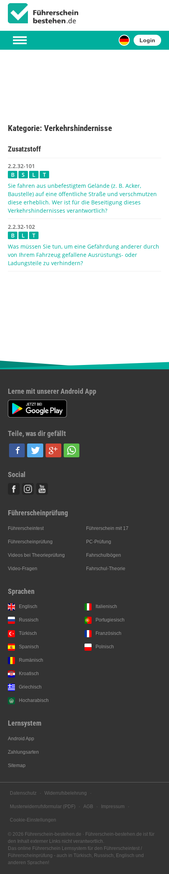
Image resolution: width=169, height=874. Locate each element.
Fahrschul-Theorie (105, 568)
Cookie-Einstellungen (33, 820)
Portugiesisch (110, 620)
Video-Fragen (22, 568)
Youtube (42, 489)
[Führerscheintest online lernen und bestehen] (43, 13)
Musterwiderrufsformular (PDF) (42, 806)
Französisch (108, 633)
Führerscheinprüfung (30, 542)
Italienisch (106, 606)
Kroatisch (29, 673)
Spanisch (29, 646)
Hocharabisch (34, 700)
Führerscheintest (26, 528)
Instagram (28, 489)
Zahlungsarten (23, 752)
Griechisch (30, 687)
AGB (88, 806)
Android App (21, 738)
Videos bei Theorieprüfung (36, 555)
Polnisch (105, 646)
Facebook (14, 489)
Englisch (28, 606)
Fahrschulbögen (103, 555)
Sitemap (17, 765)
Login (147, 40)
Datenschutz (23, 793)
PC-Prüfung (98, 542)
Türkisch (28, 633)
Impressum (113, 806)
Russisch (29, 620)
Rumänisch (31, 660)
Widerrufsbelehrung (65, 793)
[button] (17, 450)
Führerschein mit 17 (107, 528)
